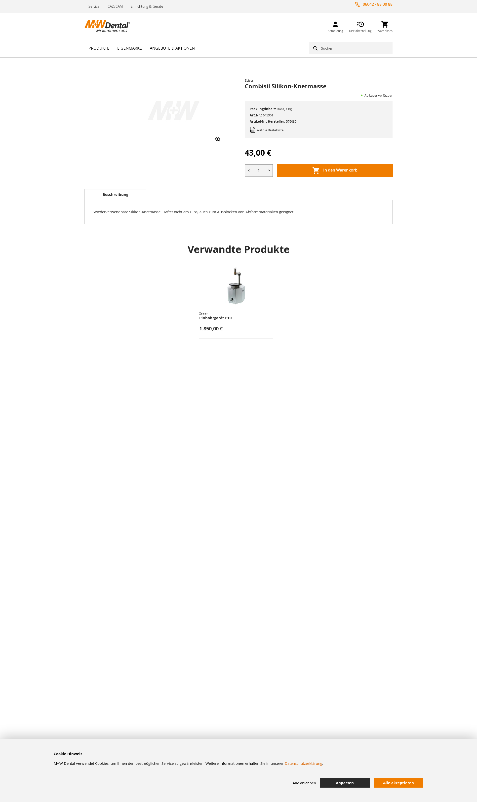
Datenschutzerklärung (303, 763)
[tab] (115, 194)
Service (94, 6)
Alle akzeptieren (398, 782)
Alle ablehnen (304, 782)
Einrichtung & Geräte (147, 6)
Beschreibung (115, 194)
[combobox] (357, 48)
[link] (335, 26)
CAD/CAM (115, 6)
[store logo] (109, 26)
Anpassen (345, 782)
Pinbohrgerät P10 (215, 317)
